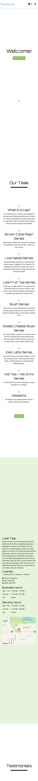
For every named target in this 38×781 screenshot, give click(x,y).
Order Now (19, 416)
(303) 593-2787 (10, 583)
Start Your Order (19, 58)
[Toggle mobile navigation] (35, 4)
